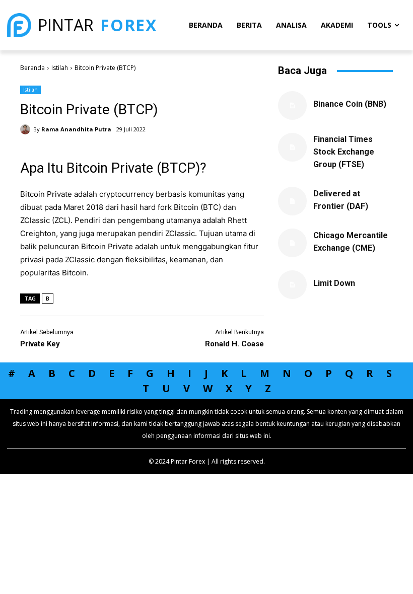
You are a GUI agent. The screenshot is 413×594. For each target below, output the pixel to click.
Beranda (32, 67)
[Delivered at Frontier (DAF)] (292, 201)
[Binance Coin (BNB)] (292, 105)
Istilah (59, 67)
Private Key (40, 343)
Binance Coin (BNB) (349, 104)
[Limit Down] (292, 284)
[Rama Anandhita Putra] (26, 129)
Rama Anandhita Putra (76, 129)
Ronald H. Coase (234, 343)
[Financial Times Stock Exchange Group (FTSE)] (292, 147)
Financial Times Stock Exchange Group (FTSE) (343, 151)
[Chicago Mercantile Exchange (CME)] (292, 243)
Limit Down (334, 283)
